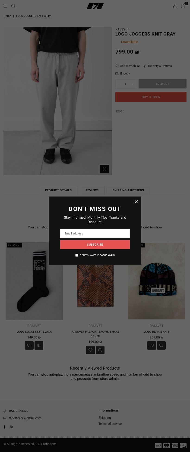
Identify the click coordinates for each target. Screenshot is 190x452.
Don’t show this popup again (97, 255)
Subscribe (95, 244)
